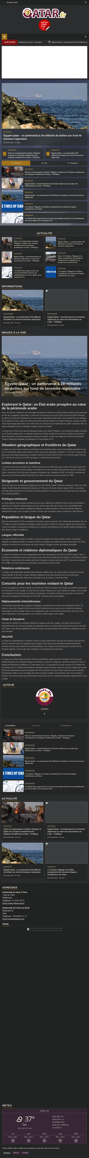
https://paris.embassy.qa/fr (13, 903)
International (12, 150)
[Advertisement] (44, 62)
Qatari (19, 142)
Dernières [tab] (17, 163)
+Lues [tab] (37, 726)
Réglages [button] (6, 1153)
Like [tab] (45, 163)
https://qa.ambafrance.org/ (13, 919)
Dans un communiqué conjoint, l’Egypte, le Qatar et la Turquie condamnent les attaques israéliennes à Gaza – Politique (22, 831)
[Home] (4, 37)
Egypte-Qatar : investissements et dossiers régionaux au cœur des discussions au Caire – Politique (64, 155)
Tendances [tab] (73, 163)
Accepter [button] (25, 1153)
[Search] (85, 37)
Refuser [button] (16, 1153)
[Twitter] (44, 713)
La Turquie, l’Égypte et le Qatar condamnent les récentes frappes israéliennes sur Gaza (71, 273)
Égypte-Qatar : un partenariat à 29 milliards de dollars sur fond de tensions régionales (24, 155)
